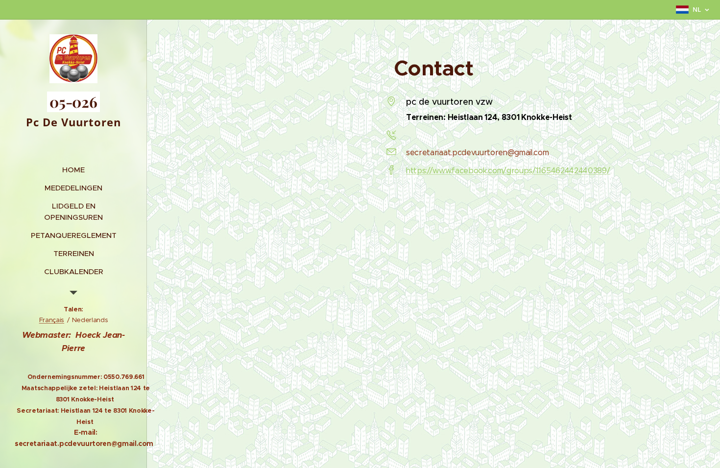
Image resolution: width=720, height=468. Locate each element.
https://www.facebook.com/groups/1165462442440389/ (508, 170)
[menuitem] (73, 169)
